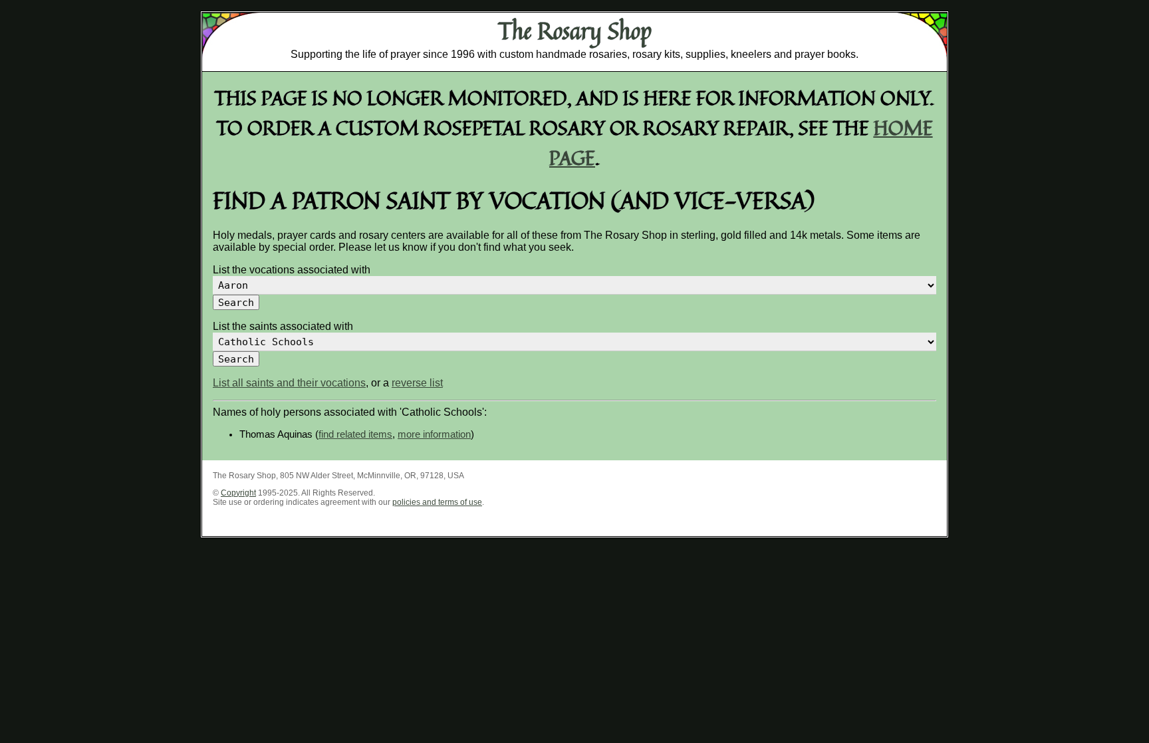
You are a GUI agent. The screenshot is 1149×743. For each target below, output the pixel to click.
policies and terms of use (437, 502)
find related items (355, 434)
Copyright (238, 493)
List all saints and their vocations (289, 382)
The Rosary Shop (575, 31)
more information (434, 434)
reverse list (417, 382)
